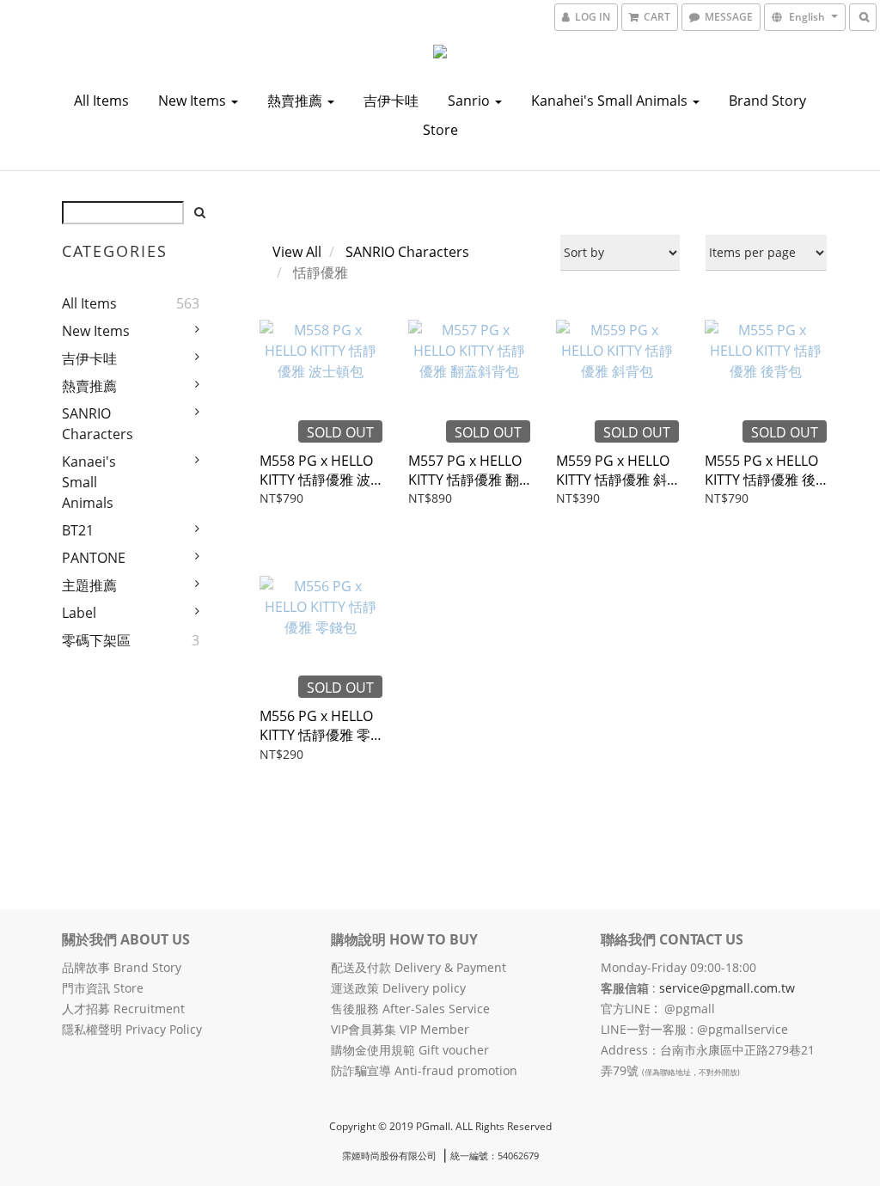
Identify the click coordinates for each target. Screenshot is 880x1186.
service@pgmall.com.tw (727, 988)
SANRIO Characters (97, 423)
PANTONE (93, 557)
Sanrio (470, 100)
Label (79, 612)
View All (296, 251)
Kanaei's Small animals (89, 482)
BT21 (78, 530)
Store (440, 129)
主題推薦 (89, 585)
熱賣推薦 (296, 100)
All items (101, 100)
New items (193, 100)
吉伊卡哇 (391, 100)
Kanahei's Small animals (611, 100)
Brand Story (767, 100)
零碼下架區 (96, 640)
